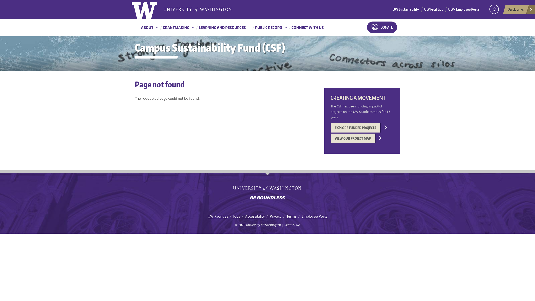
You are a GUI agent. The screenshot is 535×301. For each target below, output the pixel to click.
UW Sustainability (406, 9)
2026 (241, 225)
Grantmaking (176, 27)
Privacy (276, 216)
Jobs (236, 216)
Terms (292, 216)
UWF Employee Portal (464, 9)
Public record (268, 27)
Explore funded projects (355, 128)
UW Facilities (433, 9)
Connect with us (308, 27)
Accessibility (255, 216)
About (147, 27)
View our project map (353, 138)
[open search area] (494, 9)
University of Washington (149, 9)
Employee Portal (315, 216)
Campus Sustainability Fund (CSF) (210, 47)
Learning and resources (222, 27)
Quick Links (516, 9)
